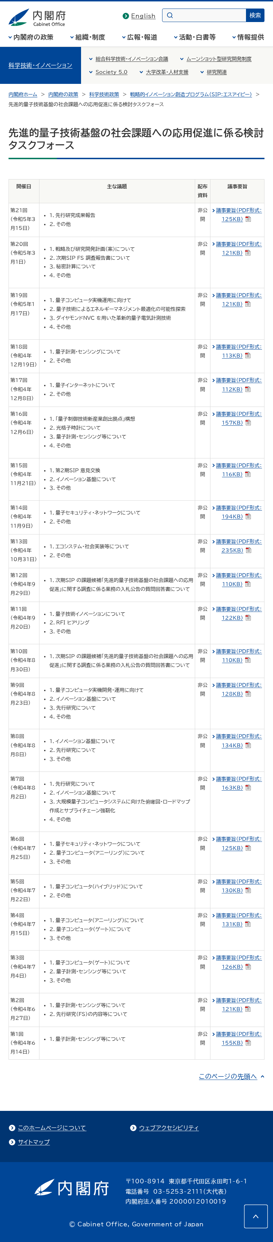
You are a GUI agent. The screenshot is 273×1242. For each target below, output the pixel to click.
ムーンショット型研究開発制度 (219, 59)
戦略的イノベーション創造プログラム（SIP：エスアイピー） (191, 94)
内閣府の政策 (34, 37)
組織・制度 (90, 37)
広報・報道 (142, 37)
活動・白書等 (197, 37)
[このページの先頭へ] (256, 1216)
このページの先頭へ (228, 1076)
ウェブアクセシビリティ (169, 1128)
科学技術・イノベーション (41, 65)
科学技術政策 (104, 94)
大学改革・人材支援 (167, 72)
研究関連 (217, 72)
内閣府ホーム (23, 94)
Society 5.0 (112, 72)
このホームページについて (52, 1128)
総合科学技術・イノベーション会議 (132, 59)
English (143, 16)
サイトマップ (34, 1142)
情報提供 (250, 37)
